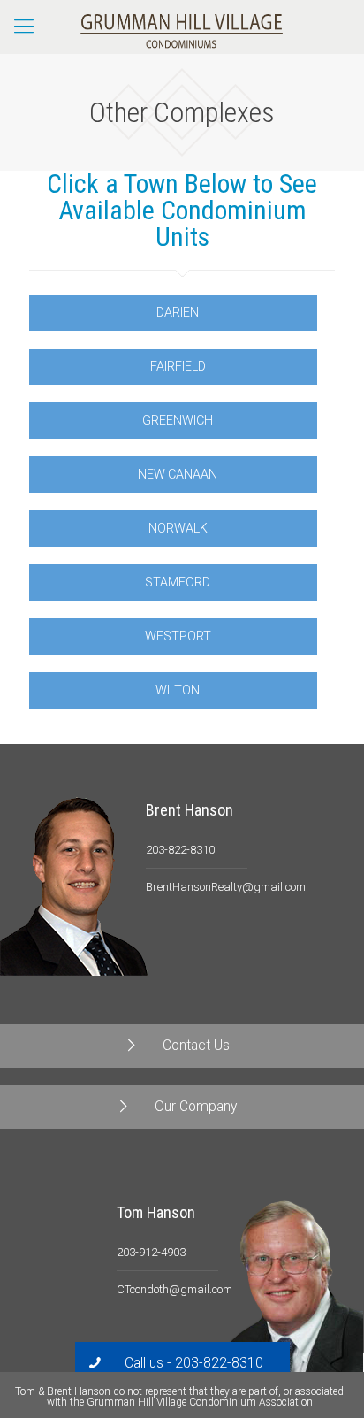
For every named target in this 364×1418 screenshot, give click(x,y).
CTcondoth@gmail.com (174, 1289)
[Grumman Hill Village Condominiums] (182, 26)
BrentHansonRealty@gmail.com (226, 886)
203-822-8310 (180, 849)
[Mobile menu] (24, 26)
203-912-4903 (151, 1252)
